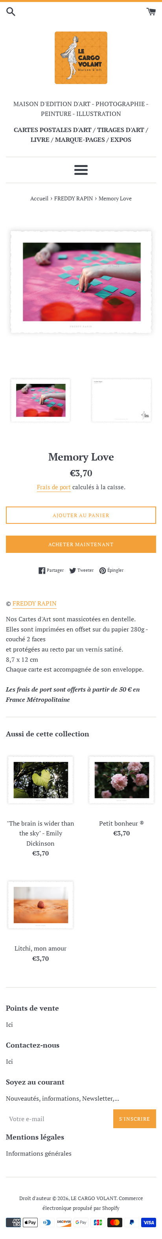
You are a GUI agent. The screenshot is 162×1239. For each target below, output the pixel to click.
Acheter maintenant (81, 544)
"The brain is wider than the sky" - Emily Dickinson (40, 833)
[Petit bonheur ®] (121, 780)
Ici (9, 1024)
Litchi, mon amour (40, 948)
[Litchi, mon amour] (40, 905)
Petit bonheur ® (121, 823)
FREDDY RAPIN (35, 603)
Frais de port (54, 487)
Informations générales (39, 1153)
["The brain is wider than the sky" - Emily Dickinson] (40, 780)
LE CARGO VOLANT (93, 1198)
